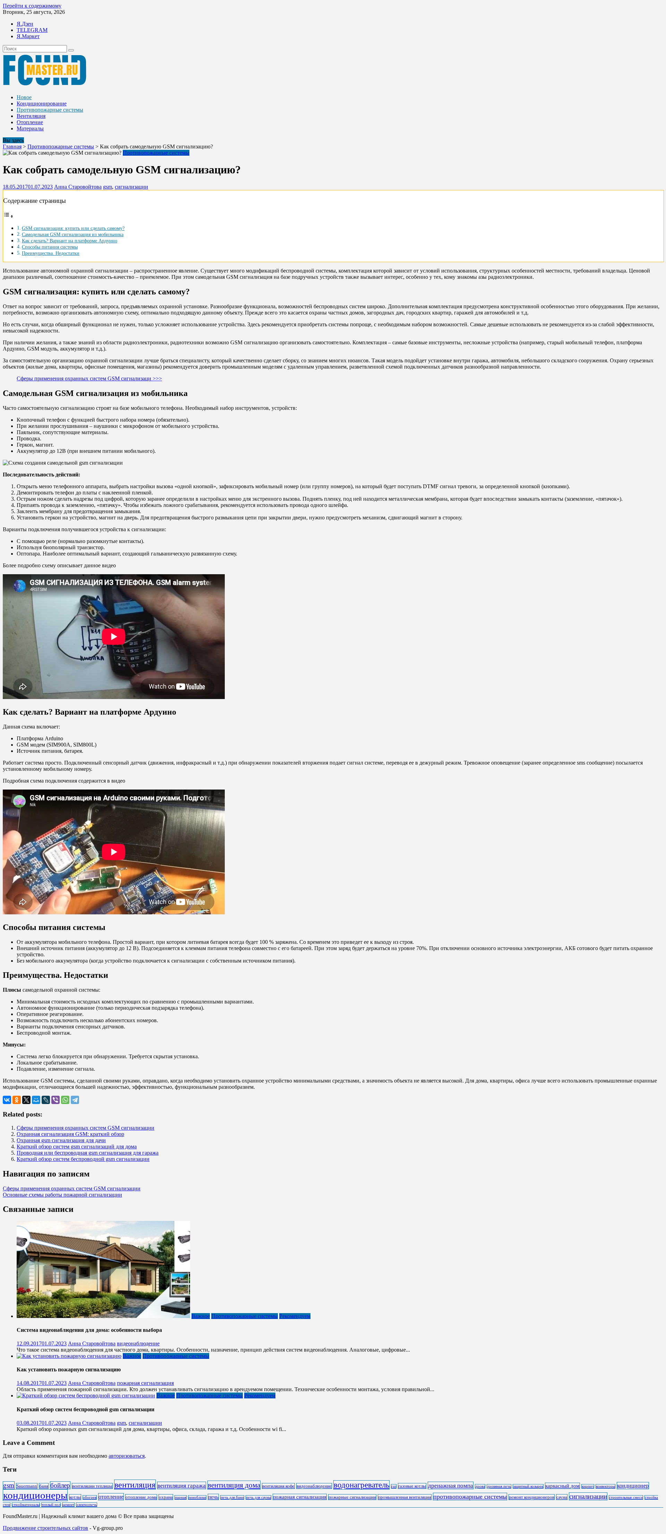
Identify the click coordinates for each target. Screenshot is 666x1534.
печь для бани (232, 1497)
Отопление (30, 122)
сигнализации (131, 187)
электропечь (86, 1505)
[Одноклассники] (16, 1100)
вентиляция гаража (181, 1485)
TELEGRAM (32, 30)
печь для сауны (258, 1497)
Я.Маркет (28, 36)
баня (43, 1486)
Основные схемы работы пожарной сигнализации (62, 1195)
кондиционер (633, 1485)
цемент (68, 1505)
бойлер (60, 1485)
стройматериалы (26, 1505)
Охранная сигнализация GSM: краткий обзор (70, 1134)
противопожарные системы (470, 1496)
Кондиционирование (42, 103)
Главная (12, 146)
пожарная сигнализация (145, 1383)
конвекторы (605, 1486)
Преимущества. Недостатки (50, 253)
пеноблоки (197, 1497)
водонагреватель (361, 1485)
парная (180, 1497)
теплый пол (51, 1505)
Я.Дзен (25, 24)
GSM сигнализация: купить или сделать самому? (73, 228)
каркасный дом (562, 1486)
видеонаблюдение (138, 1343)
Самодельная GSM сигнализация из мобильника (72, 234)
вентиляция (134, 1484)
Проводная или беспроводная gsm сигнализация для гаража (88, 1153)
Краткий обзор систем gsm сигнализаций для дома (77, 1146)
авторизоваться (127, 1456)
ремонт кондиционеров (531, 1497)
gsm (107, 187)
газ (393, 1486)
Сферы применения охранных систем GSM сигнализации (85, 1128)
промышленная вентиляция (404, 1497)
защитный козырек (528, 1486)
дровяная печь (499, 1486)
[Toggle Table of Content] (8, 216)
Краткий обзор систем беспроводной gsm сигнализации (83, 1159)
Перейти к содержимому (32, 6)
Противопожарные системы (50, 110)
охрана (166, 1497)
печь (213, 1497)
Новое (24, 97)
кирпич (588, 1486)
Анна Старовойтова (78, 187)
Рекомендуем (294, 1316)
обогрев (89, 1497)
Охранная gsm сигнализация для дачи (61, 1140)
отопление (111, 1496)
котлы (75, 1497)
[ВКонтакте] (7, 1100)
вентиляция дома (234, 1485)
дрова (480, 1486)
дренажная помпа (450, 1485)
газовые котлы (412, 1486)
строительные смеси (626, 1497)
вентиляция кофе (278, 1486)
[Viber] (55, 1100)
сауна (561, 1497)
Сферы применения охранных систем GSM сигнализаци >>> (89, 378)
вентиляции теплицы (92, 1486)
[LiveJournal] (46, 1100)
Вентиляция (31, 116)
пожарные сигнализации (352, 1497)
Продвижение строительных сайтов (45, 1528)
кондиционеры (35, 1495)
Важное (200, 1316)
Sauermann (26, 1486)
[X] (26, 1100)
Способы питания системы (50, 247)
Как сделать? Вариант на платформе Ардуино (69, 240)
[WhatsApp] (65, 1100)
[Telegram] (75, 1100)
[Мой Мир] (36, 1100)
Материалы (30, 128)
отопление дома (141, 1497)
